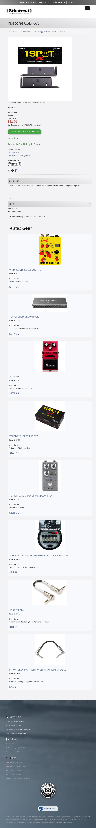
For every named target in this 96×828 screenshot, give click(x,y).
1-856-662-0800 (16, 725)
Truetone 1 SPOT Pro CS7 (23, 436)
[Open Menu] (87, 8)
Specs (11, 204)
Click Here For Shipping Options (19, 155)
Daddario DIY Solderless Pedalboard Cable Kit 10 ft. (39, 555)
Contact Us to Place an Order (24, 131)
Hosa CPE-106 (16, 610)
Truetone (62, 32)
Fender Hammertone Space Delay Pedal (31, 496)
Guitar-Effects (26, 32)
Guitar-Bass (13, 32)
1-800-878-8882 (18, 721)
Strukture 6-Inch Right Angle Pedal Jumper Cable (37, 670)
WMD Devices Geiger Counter (25, 270)
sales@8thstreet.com (18, 733)
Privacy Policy (67, 822)
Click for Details (13, 152)
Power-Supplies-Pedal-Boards (45, 32)
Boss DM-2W (16, 376)
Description (14, 181)
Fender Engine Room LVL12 (24, 317)
